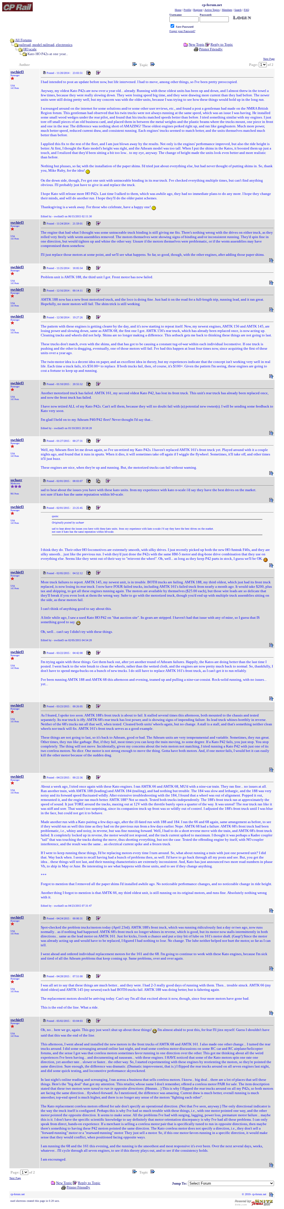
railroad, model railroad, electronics (45, 45)
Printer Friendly (211, 49)
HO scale (30, 49)
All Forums (23, 40)
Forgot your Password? (182, 31)
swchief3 (17, 72)
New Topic (197, 44)
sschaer (16, 480)
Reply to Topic (222, 44)
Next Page (269, 58)
